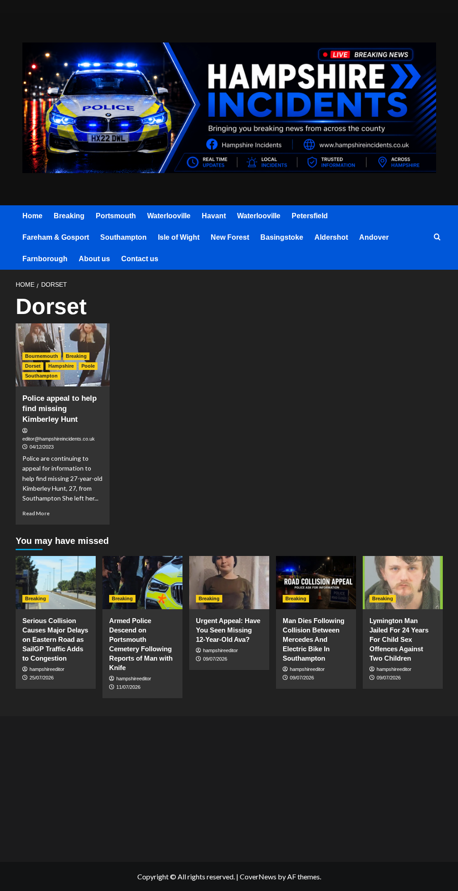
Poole (88, 366)
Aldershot (331, 237)
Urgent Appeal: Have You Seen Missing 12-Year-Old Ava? (228, 630)
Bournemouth (41, 356)
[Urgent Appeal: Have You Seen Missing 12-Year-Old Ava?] (229, 582)
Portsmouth (116, 216)
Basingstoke (281, 237)
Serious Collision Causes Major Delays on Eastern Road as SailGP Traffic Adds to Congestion (55, 639)
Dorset (33, 366)
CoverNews (258, 876)
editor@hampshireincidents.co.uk (58, 438)
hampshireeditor (47, 669)
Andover (374, 237)
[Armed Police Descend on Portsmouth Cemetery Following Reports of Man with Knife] (142, 582)
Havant (214, 216)
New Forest (230, 237)
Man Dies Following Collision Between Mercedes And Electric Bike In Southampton (313, 639)
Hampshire (61, 366)
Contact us (139, 259)
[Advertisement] (86, 786)
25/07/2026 (42, 677)
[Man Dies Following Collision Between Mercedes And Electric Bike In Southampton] (316, 582)
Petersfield (310, 216)
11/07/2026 (128, 687)
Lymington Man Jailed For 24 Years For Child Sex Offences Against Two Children (398, 639)
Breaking (69, 216)
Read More (36, 513)
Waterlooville (169, 216)
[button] (437, 237)
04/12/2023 (42, 447)
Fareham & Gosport (55, 237)
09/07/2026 (215, 659)
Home (32, 216)
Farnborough (45, 259)
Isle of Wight (178, 237)
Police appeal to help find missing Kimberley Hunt (59, 409)
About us (94, 259)
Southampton (123, 237)
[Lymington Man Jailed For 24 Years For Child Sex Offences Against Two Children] (403, 582)
